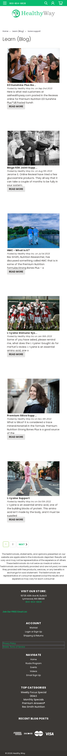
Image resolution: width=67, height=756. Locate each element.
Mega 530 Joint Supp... (22, 167)
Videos (33, 671)
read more (16, 106)
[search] (46, 3)
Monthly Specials (34, 699)
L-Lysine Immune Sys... (22, 333)
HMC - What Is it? (18, 250)
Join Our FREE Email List (15, 612)
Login (28, 631)
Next (22, 544)
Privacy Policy (9, 643)
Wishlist (34, 627)
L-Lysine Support (18, 498)
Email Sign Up (33, 675)
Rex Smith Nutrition (33, 706)
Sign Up (38, 631)
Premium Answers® (33, 703)
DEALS (33, 696)
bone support (34, 31)
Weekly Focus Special (33, 692)
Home (5, 31)
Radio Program (34, 663)
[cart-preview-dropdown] (60, 3)
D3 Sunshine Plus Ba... (21, 85)
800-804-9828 (34, 601)
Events (33, 667)
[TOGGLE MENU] (4, 3)
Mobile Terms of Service (14, 647)
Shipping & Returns (33, 635)
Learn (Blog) (18, 31)
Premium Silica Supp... (22, 415)
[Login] (53, 3)
